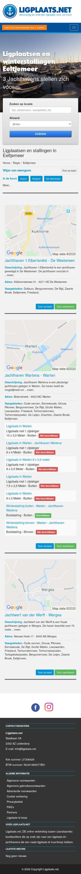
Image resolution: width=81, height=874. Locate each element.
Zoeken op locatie (21, 104)
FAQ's (10, 807)
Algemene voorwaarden (21, 780)
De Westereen (58, 282)
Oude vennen (32, 403)
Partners (12, 812)
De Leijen (34, 415)
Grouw (62, 403)
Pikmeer (9, 407)
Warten (46, 396)
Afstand (14, 118)
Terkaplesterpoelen (16, 654)
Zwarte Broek (61, 415)
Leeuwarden (12, 411)
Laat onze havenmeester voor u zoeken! (24, 27)
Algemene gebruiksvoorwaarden (26, 786)
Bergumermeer (44, 288)
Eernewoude (49, 403)
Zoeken (40, 133)
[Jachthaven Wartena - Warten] (40, 345)
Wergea (52, 636)
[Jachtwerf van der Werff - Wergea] (40, 585)
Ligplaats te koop (17, 817)
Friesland (32, 292)
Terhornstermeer (44, 411)
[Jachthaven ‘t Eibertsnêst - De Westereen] (40, 230)
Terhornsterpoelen (16, 415)
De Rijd (59, 288)
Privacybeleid (15, 802)
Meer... (7, 185)
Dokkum (29, 288)
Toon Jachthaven (65, 306)
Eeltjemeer (19, 292)
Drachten (46, 415)
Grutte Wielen (53, 407)
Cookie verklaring (17, 796)
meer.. (11, 275)
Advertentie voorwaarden (22, 791)
